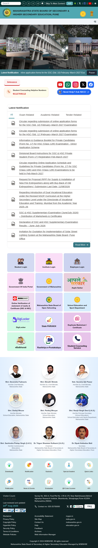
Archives (38, 531)
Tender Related (73, 115)
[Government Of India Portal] (91, 12)
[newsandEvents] (29, 482)
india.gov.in (70, 519)
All (11, 114)
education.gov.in (72, 525)
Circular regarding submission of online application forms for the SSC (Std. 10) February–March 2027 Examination (48, 123)
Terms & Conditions (11, 531)
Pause (92, 73)
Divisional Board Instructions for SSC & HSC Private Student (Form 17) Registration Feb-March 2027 (45, 155)
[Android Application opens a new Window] (75, 3)
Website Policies (9, 534)
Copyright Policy (9, 522)
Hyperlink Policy (9, 525)
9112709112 (19, 94)
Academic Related (50, 115)
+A (38, 3)
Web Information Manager (45, 534)
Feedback (39, 528)
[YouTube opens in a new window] (89, 3)
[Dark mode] (95, 3)
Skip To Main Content (55, 3)
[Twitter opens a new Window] (80, 3)
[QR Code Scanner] (69, 482)
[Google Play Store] (78, 506)
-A (28, 3)
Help (36, 525)
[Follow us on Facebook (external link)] (91, 85)
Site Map (38, 519)
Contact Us (39, 522)
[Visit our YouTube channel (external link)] (60, 85)
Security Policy (9, 528)
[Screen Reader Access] (42, 3)
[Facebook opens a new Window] (85, 3)
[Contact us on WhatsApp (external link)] (68, 85)
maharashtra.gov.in (74, 522)
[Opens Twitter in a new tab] (68, 506)
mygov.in (69, 516)
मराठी (69, 3)
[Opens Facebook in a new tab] (71, 506)
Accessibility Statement (44, 516)
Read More (80, 245)
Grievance (12, 82)
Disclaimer (7, 516)
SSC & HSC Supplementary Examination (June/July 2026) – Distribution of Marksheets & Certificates (48, 214)
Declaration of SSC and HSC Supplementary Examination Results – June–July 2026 (48, 224)
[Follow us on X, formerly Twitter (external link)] (83, 85)
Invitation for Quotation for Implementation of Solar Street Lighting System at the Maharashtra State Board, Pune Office (48, 235)
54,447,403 (9, 499)
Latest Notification (19, 108)
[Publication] (9, 482)
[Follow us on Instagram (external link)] (75, 85)
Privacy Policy (8, 519)
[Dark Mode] (95, 3)
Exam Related (27, 115)
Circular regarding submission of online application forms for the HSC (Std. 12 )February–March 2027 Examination (48, 133)
